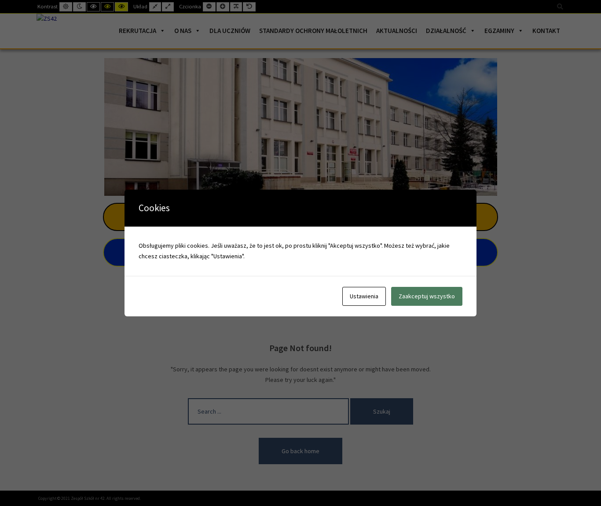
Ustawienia (364, 296)
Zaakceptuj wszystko (427, 296)
